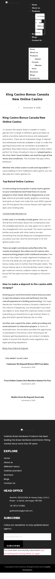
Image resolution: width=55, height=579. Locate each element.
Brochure (34, 72)
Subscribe (13, 545)
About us (34, 52)
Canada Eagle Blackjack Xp (14, 213)
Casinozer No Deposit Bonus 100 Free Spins (27, 363)
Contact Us (35, 78)
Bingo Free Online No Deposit (15, 348)
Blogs (32, 75)
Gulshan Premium (36, 60)
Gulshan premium (13, 470)
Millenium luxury (37, 67)
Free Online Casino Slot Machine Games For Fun (27, 380)
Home (32, 49)
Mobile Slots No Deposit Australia (27, 397)
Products (34, 56)
